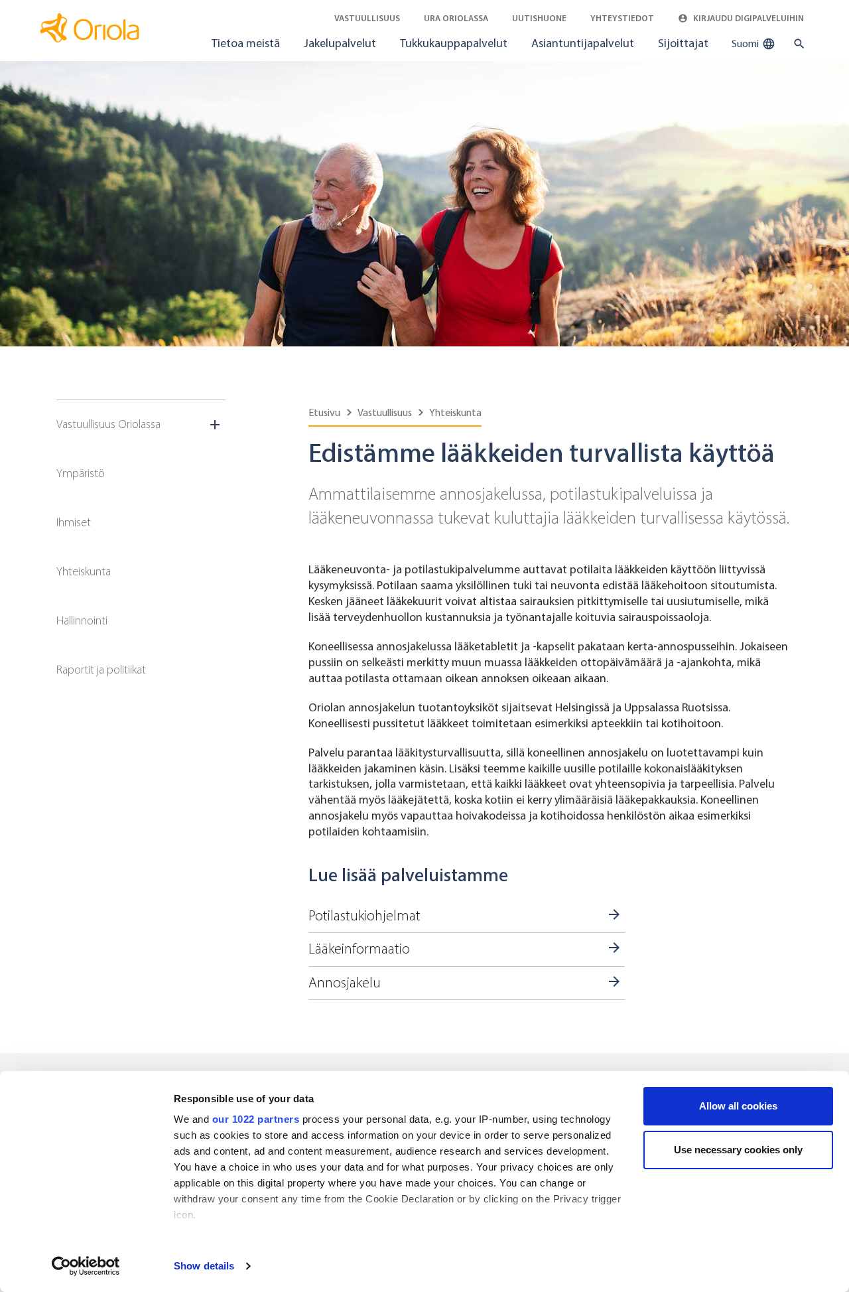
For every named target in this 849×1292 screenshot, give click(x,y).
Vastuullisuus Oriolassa (108, 424)
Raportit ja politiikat (101, 669)
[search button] (796, 44)
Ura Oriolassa (456, 18)
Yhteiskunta (83, 571)
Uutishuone (539, 18)
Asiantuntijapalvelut (582, 43)
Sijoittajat (683, 43)
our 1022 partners (256, 1119)
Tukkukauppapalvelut (453, 43)
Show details (204, 1265)
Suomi (746, 43)
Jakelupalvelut (340, 43)
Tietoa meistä (246, 43)
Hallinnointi (81, 620)
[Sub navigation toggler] (216, 425)
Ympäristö (80, 473)
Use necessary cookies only (738, 1149)
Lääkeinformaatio (359, 949)
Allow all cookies (738, 1106)
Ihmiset (73, 522)
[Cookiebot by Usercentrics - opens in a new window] (86, 1266)
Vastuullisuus (367, 18)
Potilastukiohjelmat (364, 915)
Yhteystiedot (622, 18)
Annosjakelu (344, 982)
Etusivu (324, 412)
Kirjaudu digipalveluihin (747, 18)
